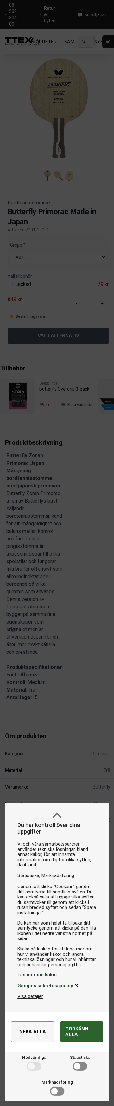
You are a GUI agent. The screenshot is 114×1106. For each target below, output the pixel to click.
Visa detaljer (30, 996)
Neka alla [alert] (32, 1032)
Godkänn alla (76, 1031)
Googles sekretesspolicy (45, 986)
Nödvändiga (34, 1057)
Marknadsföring (57, 1082)
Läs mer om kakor (37, 975)
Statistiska (80, 1057)
